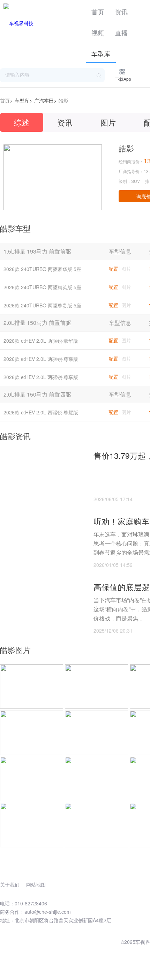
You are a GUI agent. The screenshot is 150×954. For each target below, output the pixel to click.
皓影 (63, 100)
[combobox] (52, 75)
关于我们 (10, 884)
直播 (121, 32)
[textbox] (52, 75)
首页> (6, 100)
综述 (21, 122)
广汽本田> (45, 100)
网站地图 (36, 884)
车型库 (100, 53)
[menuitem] (98, 10)
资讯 (121, 11)
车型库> (23, 100)
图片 (108, 122)
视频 (97, 32)
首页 (97, 11)
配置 (113, 268)
